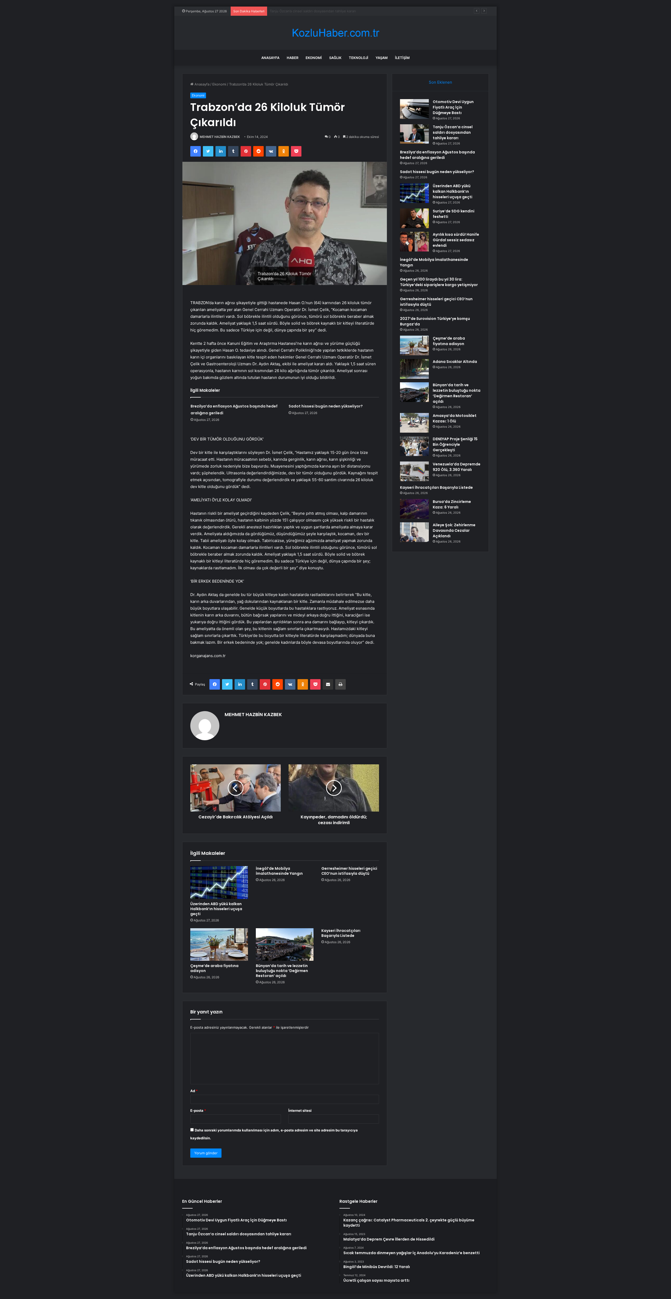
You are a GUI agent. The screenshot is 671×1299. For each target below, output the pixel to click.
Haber (292, 58)
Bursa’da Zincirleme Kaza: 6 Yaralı (452, 504)
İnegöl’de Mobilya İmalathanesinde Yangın (279, 871)
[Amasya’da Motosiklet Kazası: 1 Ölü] (414, 423)
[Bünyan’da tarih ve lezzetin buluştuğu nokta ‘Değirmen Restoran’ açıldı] (284, 944)
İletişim (402, 58)
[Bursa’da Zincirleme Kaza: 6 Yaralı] (414, 509)
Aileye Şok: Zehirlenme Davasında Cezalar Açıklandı (454, 530)
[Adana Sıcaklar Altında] (414, 369)
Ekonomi (314, 58)
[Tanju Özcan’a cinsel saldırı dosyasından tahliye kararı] (414, 134)
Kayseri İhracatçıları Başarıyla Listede (340, 933)
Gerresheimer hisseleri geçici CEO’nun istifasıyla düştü (349, 871)
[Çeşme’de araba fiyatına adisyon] (219, 944)
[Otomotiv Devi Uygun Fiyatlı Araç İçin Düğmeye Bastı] (414, 109)
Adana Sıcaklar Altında (455, 361)
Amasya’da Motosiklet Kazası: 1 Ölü (455, 418)
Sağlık (335, 58)
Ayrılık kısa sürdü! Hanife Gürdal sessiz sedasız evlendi (456, 240)
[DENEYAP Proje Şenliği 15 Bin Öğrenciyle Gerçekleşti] (414, 446)
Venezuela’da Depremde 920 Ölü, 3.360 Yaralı (456, 466)
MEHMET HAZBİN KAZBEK (220, 137)
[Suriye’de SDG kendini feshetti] (414, 218)
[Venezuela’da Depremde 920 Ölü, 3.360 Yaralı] (414, 471)
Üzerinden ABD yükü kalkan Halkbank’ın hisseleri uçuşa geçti (216, 908)
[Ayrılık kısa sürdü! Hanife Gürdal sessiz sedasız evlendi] (414, 241)
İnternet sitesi (300, 1110)
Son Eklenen (440, 82)
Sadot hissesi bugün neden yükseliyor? (326, 406)
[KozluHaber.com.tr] (335, 32)
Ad (194, 1091)
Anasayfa (270, 58)
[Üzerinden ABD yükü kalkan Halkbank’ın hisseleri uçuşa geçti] (219, 882)
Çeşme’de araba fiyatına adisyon (214, 968)
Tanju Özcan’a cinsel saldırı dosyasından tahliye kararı (453, 132)
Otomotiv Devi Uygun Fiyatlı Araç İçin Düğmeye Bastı (453, 107)
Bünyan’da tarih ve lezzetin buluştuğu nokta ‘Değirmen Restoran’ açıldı (282, 970)
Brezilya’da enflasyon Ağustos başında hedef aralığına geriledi (320, 11)
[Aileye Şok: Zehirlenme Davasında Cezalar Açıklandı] (414, 532)
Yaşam (382, 58)
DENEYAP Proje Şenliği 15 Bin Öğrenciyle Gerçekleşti (455, 444)
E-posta (198, 1110)
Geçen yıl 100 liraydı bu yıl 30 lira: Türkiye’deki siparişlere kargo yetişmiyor (439, 282)
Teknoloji (358, 58)
